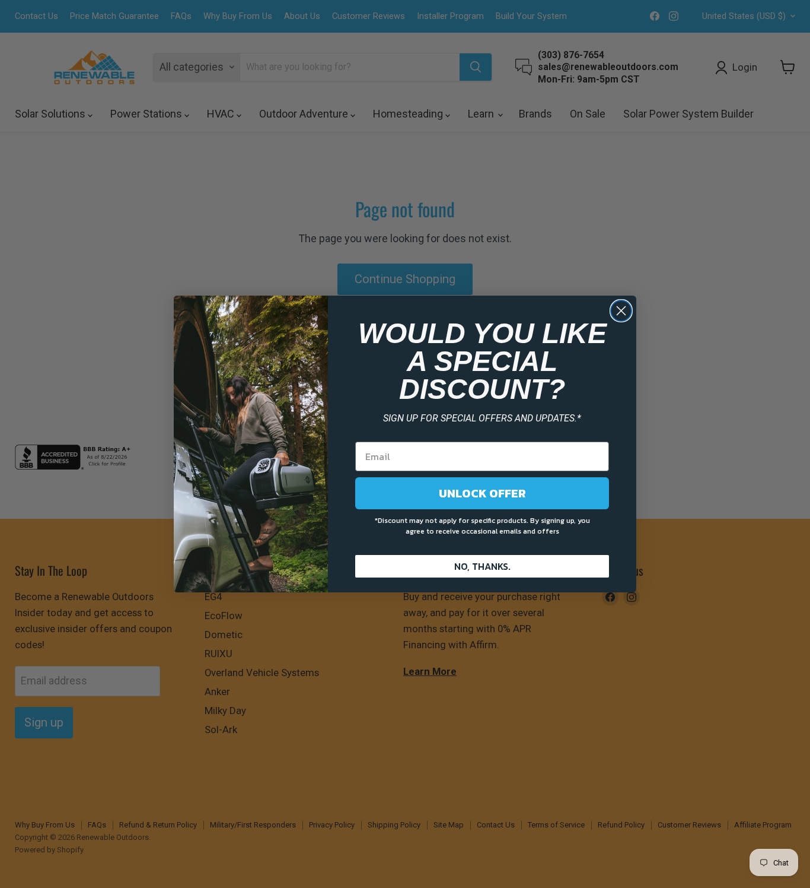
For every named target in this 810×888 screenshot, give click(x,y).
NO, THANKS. (482, 566)
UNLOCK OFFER (482, 493)
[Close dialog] (621, 310)
